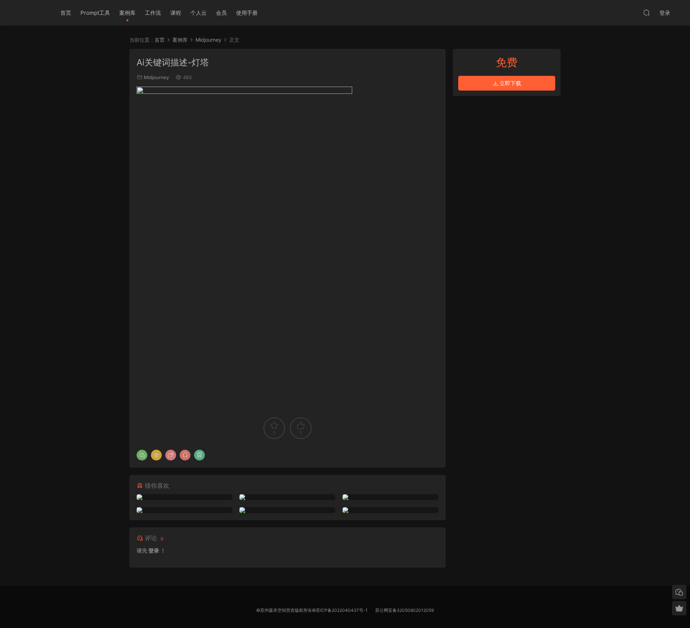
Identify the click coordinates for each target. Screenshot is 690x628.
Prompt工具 (95, 12)
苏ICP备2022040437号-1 (342, 610)
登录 (153, 550)
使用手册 (247, 12)
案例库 (127, 12)
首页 (65, 12)
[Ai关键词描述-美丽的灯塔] (185, 510)
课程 (175, 12)
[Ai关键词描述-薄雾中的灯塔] (390, 510)
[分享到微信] (142, 455)
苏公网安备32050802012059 (404, 610)
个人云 (198, 12)
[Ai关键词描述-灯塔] (185, 497)
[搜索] (646, 12)
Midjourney (156, 77)
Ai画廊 (32, 12)
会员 (221, 12)
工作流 (153, 12)
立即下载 (509, 83)
